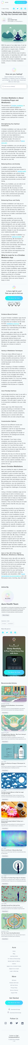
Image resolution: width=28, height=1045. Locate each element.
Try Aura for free (21, 2)
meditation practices (13, 323)
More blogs (6, 615)
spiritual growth (16, 237)
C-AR (14, 1041)
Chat (17, 1035)
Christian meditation (17, 105)
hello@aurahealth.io (14, 1037)
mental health (22, 171)
